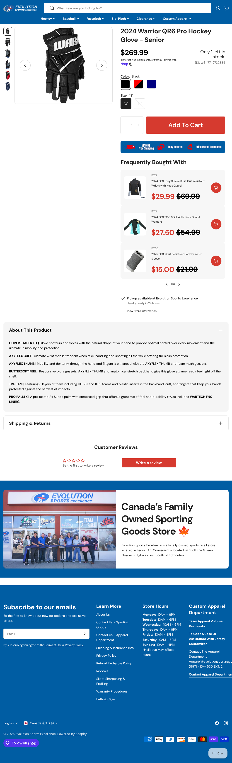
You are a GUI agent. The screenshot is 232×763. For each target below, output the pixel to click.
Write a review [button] (149, 462)
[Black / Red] (138, 84)
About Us (103, 614)
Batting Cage (105, 699)
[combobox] (127, 8)
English (8, 723)
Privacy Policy (106, 656)
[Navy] (151, 84)
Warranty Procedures (112, 691)
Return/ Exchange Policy (114, 663)
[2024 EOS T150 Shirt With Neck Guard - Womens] (135, 224)
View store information (142, 311)
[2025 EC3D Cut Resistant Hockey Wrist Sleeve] (135, 261)
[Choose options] (216, 187)
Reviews (102, 671)
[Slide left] (25, 65)
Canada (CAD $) (42, 723)
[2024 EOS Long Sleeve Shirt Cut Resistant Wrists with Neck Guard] (135, 187)
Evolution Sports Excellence (36, 734)
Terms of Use (53, 645)
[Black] (125, 84)
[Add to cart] (216, 224)
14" (141, 105)
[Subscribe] (84, 633)
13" (126, 104)
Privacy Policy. (74, 645)
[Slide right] (101, 65)
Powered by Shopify (72, 734)
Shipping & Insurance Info (115, 648)
